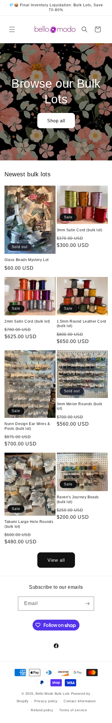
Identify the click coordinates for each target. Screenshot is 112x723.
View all (56, 560)
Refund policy (42, 710)
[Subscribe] (87, 604)
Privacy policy (46, 701)
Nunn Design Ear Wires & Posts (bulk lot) (27, 426)
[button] (12, 29)
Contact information (80, 701)
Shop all (56, 120)
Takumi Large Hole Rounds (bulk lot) (28, 524)
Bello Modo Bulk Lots (53, 693)
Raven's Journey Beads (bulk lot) (78, 499)
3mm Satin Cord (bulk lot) (79, 230)
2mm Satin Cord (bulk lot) (27, 321)
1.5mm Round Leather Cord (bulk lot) (81, 323)
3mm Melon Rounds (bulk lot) (79, 406)
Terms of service (73, 710)
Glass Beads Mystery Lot (26, 260)
